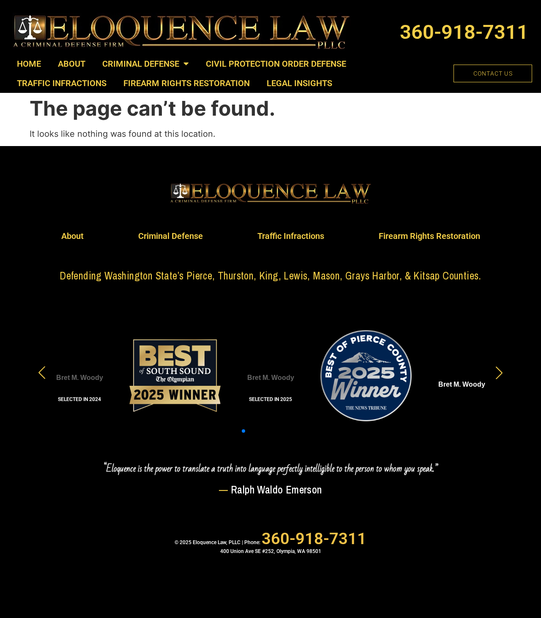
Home (29, 64)
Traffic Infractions (62, 83)
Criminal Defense (140, 64)
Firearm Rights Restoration (186, 83)
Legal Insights (299, 83)
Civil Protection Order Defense (276, 64)
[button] (223, 431)
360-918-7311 (464, 31)
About (71, 64)
